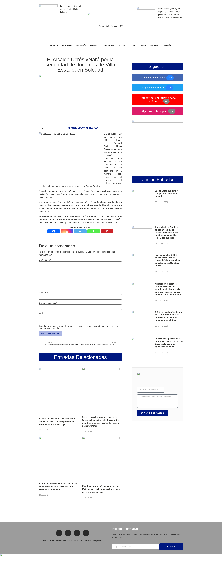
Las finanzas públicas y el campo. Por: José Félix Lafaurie (70, 9)
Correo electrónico (48, 303)
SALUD (143, 45)
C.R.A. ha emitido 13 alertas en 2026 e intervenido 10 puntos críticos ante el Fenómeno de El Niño (58, 486)
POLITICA (54, 45)
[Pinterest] (107, 231)
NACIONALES (67, 45)
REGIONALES (95, 45)
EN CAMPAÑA (81, 45)
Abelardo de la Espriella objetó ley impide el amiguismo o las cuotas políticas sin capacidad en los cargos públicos (167, 232)
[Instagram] (67, 231)
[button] (215, 45)
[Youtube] (86, 533)
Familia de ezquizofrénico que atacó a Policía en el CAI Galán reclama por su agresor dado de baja (101, 488)
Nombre (43, 293)
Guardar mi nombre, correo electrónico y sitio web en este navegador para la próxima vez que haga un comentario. (79, 327)
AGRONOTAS (109, 45)
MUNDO (134, 45)
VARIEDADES (155, 45)
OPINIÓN (167, 45)
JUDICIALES (122, 45)
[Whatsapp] (93, 231)
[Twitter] (80, 231)
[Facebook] (53, 231)
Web (41, 313)
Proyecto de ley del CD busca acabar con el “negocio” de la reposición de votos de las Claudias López (57, 421)
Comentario (45, 260)
